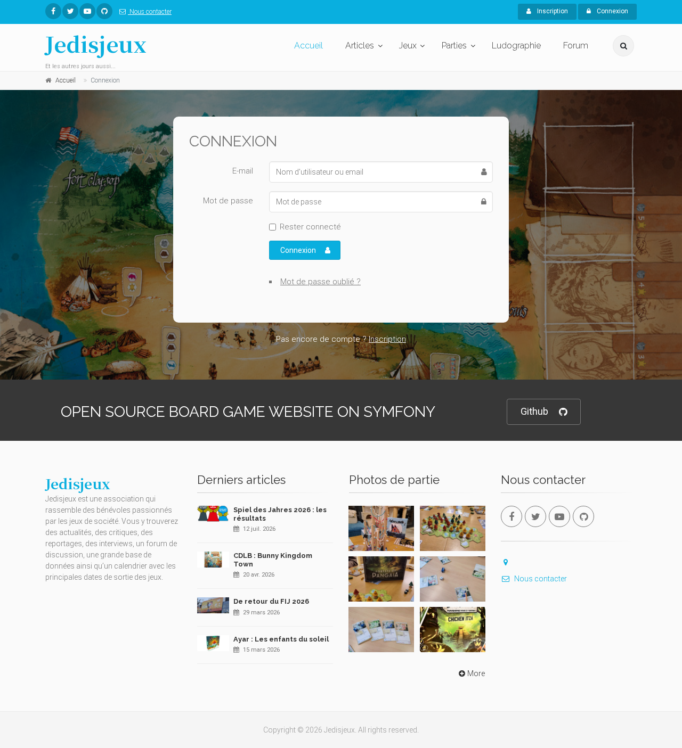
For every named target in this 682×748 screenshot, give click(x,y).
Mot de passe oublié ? (320, 281)
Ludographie (516, 45)
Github (534, 411)
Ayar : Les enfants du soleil (281, 639)
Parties (454, 45)
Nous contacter (150, 11)
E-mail (242, 171)
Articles (359, 45)
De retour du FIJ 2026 (271, 601)
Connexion (611, 11)
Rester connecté (310, 227)
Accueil (308, 45)
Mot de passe (228, 201)
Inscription (551, 11)
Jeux (408, 45)
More (476, 673)
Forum (575, 45)
